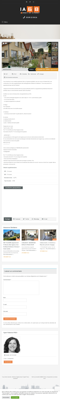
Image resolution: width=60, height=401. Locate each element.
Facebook (17, 219)
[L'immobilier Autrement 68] (30, 10)
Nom (4, 297)
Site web (5, 311)
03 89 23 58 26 (31, 17)
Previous (3, 55)
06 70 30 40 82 (13, 355)
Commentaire (7, 279)
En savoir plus (8, 361)
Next (49, 55)
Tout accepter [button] (15, 397)
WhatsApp (36, 219)
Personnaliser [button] (6, 397)
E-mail (45, 219)
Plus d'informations (8, 254)
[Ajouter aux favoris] (3, 43)
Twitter (27, 219)
